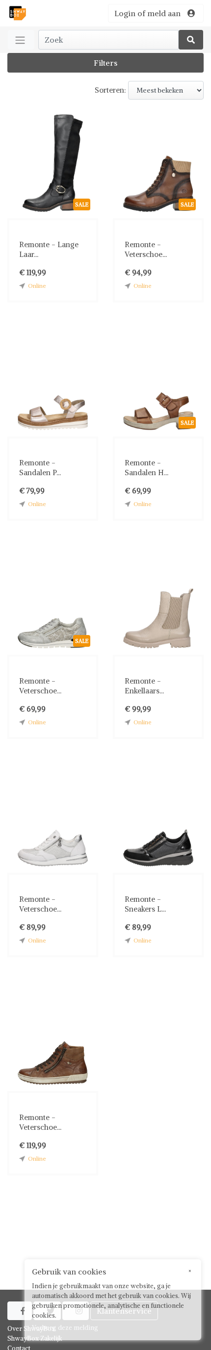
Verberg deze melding (65, 1328)
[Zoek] (191, 40)
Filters (105, 63)
